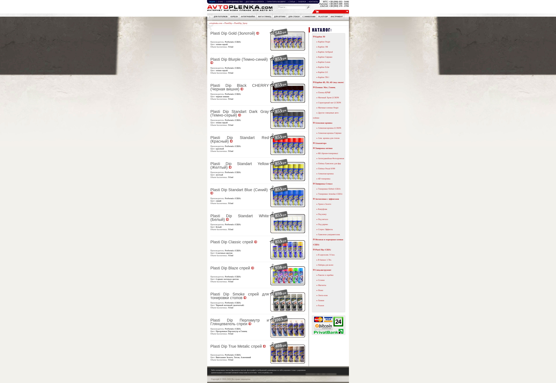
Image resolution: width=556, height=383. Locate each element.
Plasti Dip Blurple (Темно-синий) (239, 60)
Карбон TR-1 (323, 77)
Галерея (302, 2)
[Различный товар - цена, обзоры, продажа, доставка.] (239, 11)
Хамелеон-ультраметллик (329, 234)
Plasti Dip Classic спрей (232, 242)
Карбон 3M (323, 46)
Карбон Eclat (323, 67)
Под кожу (322, 214)
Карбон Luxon (324, 62)
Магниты (322, 285)
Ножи (320, 290)
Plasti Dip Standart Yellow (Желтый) (239, 166)
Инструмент (337, 17)
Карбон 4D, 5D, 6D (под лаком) (329, 82)
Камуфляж (322, 209)
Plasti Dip (323, 17)
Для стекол (294, 17)
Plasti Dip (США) (323, 249)
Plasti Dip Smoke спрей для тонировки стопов (239, 296)
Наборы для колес (325, 264)
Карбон (234, 17)
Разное (321, 305)
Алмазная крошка (323, 122)
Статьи (291, 2)
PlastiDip (228, 23)
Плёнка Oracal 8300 (326, 168)
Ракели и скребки (325, 275)
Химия (321, 300)
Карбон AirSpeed (325, 51)
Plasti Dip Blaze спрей (230, 268)
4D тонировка (324, 178)
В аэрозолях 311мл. (326, 254)
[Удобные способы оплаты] (329, 333)
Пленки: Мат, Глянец (325, 87)
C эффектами (309, 17)
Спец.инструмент (323, 269)
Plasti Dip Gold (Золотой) (233, 34)
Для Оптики (280, 17)
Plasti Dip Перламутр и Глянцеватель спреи (239, 322)
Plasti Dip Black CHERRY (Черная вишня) (239, 87)
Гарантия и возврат (276, 2)
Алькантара (320, 143)
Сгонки (321, 280)
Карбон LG (323, 72)
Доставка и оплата (255, 2)
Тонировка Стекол (323, 183)
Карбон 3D (320, 36)
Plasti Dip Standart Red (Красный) (239, 139)
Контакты (313, 2)
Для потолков (221, 17)
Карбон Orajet (324, 41)
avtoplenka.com (215, 23)
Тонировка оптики (323, 148)
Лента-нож (323, 295)
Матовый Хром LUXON (328, 97)
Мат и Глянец (264, 17)
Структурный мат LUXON (329, 102)
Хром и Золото (324, 204)
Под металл (323, 219)
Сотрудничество (234, 2)
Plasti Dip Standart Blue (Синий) (239, 190)
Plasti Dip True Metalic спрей (236, 347)
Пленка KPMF (324, 92)
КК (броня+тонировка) (328, 153)
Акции (212, 2)
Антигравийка (248, 17)
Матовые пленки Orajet (328, 107)
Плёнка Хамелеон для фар (329, 163)
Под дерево (323, 224)
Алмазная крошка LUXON (329, 128)
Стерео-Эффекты (325, 229)
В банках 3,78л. (325, 259)
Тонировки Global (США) (329, 188)
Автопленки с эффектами (327, 198)
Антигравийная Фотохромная (331, 158)
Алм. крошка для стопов (329, 138)
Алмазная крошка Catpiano (329, 133)
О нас (220, 2)
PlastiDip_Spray (240, 23)
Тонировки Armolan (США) (330, 193)
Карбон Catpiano (325, 57)
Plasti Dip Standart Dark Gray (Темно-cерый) (239, 113)
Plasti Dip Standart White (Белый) (239, 218)
